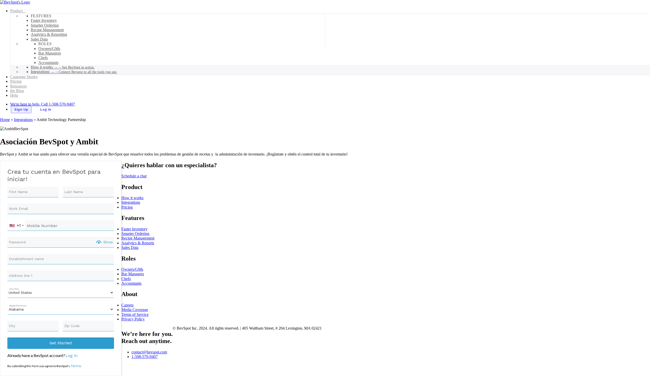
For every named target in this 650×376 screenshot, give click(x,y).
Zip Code (72, 326)
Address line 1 (20, 276)
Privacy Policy (133, 319)
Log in (71, 355)
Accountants (131, 283)
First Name (18, 192)
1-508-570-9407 (145, 356)
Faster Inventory (134, 229)
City (12, 326)
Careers (127, 305)
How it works (132, 198)
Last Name (73, 192)
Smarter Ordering (135, 233)
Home (5, 119)
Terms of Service (135, 314)
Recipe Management (137, 238)
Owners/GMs (132, 269)
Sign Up (21, 109)
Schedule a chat (134, 176)
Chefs (126, 279)
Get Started (61, 342)
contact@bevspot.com (149, 352)
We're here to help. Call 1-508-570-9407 (42, 104)
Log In (45, 109)
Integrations (23, 119)
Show (108, 242)
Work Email (18, 209)
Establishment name (26, 259)
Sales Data (129, 247)
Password (17, 242)
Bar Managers (132, 274)
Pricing (127, 207)
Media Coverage (134, 309)
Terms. (76, 366)
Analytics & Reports (137, 243)
